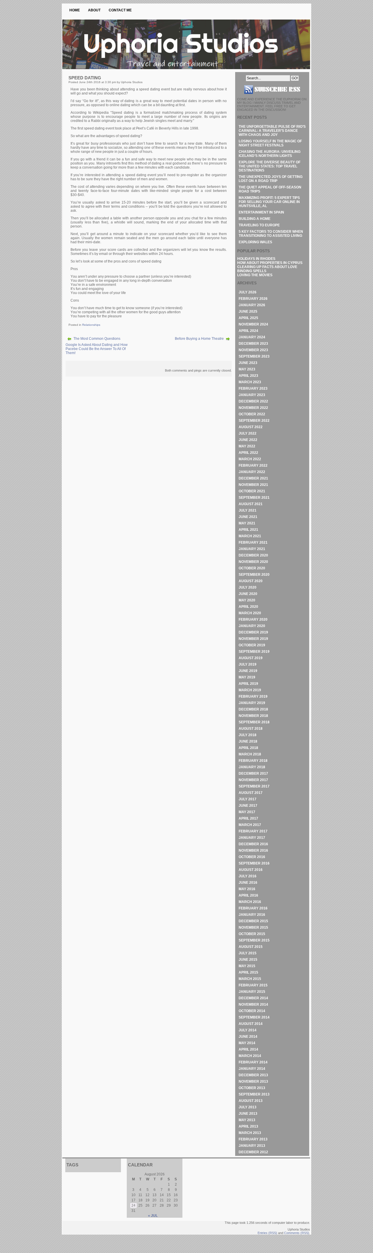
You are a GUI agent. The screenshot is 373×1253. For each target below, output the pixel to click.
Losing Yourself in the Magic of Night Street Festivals (270, 143)
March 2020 (250, 613)
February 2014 (253, 1062)
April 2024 (248, 331)
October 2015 (252, 934)
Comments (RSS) (296, 1233)
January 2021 (252, 549)
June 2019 (248, 671)
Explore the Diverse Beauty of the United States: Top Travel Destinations (269, 166)
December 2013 (253, 1075)
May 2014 (247, 1043)
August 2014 (251, 1024)
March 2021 (250, 536)
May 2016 (247, 889)
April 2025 (248, 318)
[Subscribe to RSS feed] (272, 96)
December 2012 (253, 1152)
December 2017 (253, 773)
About (94, 10)
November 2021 (253, 485)
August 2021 (251, 504)
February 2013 (253, 1139)
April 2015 (248, 972)
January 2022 (252, 472)
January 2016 (252, 915)
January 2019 (252, 703)
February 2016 (253, 908)
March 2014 (250, 1056)
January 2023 (252, 395)
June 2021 (248, 517)
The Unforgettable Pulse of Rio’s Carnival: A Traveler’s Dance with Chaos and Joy (272, 131)
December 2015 (253, 921)
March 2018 (250, 754)
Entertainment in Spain (261, 212)
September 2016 (254, 863)
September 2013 (254, 1094)
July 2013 (247, 1107)
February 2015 (253, 985)
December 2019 (253, 632)
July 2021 (247, 510)
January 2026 (252, 305)
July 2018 (247, 735)
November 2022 (253, 408)
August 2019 (251, 658)
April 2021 (248, 530)
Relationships (91, 324)
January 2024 (252, 337)
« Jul (153, 1216)
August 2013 (251, 1101)
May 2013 (247, 1120)
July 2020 (247, 587)
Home (74, 10)
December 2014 (253, 998)
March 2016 (250, 902)
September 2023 (254, 356)
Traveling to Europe (259, 225)
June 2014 (248, 1037)
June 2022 (248, 440)
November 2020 (253, 562)
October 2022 (252, 414)
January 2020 (252, 626)
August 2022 (251, 427)
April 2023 (248, 376)
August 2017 (251, 793)
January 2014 (252, 1069)
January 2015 (252, 992)
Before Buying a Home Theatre (199, 339)
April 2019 (248, 684)
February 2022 (253, 465)
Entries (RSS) (267, 1233)
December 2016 (253, 844)
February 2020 (253, 619)
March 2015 (250, 979)
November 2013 (253, 1081)
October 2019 (252, 645)
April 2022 (248, 453)
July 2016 (247, 876)
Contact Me (120, 10)
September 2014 (254, 1017)
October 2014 (252, 1011)
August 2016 (251, 870)
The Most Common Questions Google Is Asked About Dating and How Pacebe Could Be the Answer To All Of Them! (97, 346)
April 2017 (248, 818)
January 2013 (252, 1146)
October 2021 (252, 491)
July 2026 (247, 292)
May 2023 (247, 369)
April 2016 (248, 895)
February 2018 (253, 761)
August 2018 (251, 729)
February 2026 (253, 299)
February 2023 (253, 388)
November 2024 (253, 324)
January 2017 (252, 838)
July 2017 (247, 799)
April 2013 (248, 1126)
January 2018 (252, 767)
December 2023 (253, 344)
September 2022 (254, 421)
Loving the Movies (254, 275)
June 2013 (248, 1114)
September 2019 (254, 652)
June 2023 (248, 363)
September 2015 (254, 940)
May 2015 (247, 966)
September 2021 (254, 498)
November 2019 (253, 639)
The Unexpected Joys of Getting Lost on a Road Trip (270, 179)
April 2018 (248, 748)
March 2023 (250, 382)
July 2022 (247, 433)
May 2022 (247, 446)
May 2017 (247, 812)
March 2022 (250, 459)
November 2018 (253, 716)
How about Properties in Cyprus (269, 263)
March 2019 (250, 690)
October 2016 (252, 857)
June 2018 (248, 741)
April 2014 (248, 1049)
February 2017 (253, 831)
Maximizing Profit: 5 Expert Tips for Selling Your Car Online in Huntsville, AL (269, 202)
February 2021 (253, 542)
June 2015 (248, 960)
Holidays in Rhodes (256, 259)
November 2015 (253, 927)
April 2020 (248, 607)
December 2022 (253, 401)
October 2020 (252, 568)
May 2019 (247, 677)
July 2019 (247, 664)
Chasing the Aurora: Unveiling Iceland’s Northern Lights (269, 154)
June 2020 (248, 594)
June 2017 (248, 806)
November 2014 (253, 1004)
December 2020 (253, 555)
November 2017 (253, 780)
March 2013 (250, 1133)
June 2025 (248, 311)
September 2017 (254, 786)
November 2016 (253, 850)
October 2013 (252, 1088)
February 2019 (253, 696)
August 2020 (251, 581)
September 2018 (254, 722)
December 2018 (253, 709)
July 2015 (247, 953)
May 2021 (247, 523)
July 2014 (247, 1030)
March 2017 (250, 825)
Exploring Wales (255, 242)
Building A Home (254, 219)
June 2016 (248, 883)
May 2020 (247, 600)
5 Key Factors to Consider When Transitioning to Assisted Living (271, 234)
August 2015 (251, 947)
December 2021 (253, 478)
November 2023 (253, 350)
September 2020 (254, 575)
